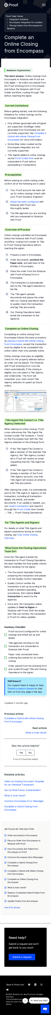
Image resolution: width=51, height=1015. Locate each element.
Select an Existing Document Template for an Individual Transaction (24, 783)
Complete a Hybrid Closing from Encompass (21, 808)
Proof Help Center (14, 16)
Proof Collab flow (24, 158)
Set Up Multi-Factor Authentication (22, 790)
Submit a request (22, 957)
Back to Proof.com (15, 984)
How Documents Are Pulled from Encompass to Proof (22, 850)
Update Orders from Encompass (22, 901)
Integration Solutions (18, 19)
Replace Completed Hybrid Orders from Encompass (26, 894)
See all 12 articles (12, 907)
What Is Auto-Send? (36, 732)
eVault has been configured (24, 201)
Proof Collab (23, 509)
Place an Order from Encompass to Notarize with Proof (23, 842)
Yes (21, 752)
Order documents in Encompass (22, 835)
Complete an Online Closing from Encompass (22, 881)
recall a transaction (19, 506)
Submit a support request (21, 688)
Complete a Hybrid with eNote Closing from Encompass (27, 136)
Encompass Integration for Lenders (25, 22)
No (30, 752)
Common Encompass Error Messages (24, 801)
